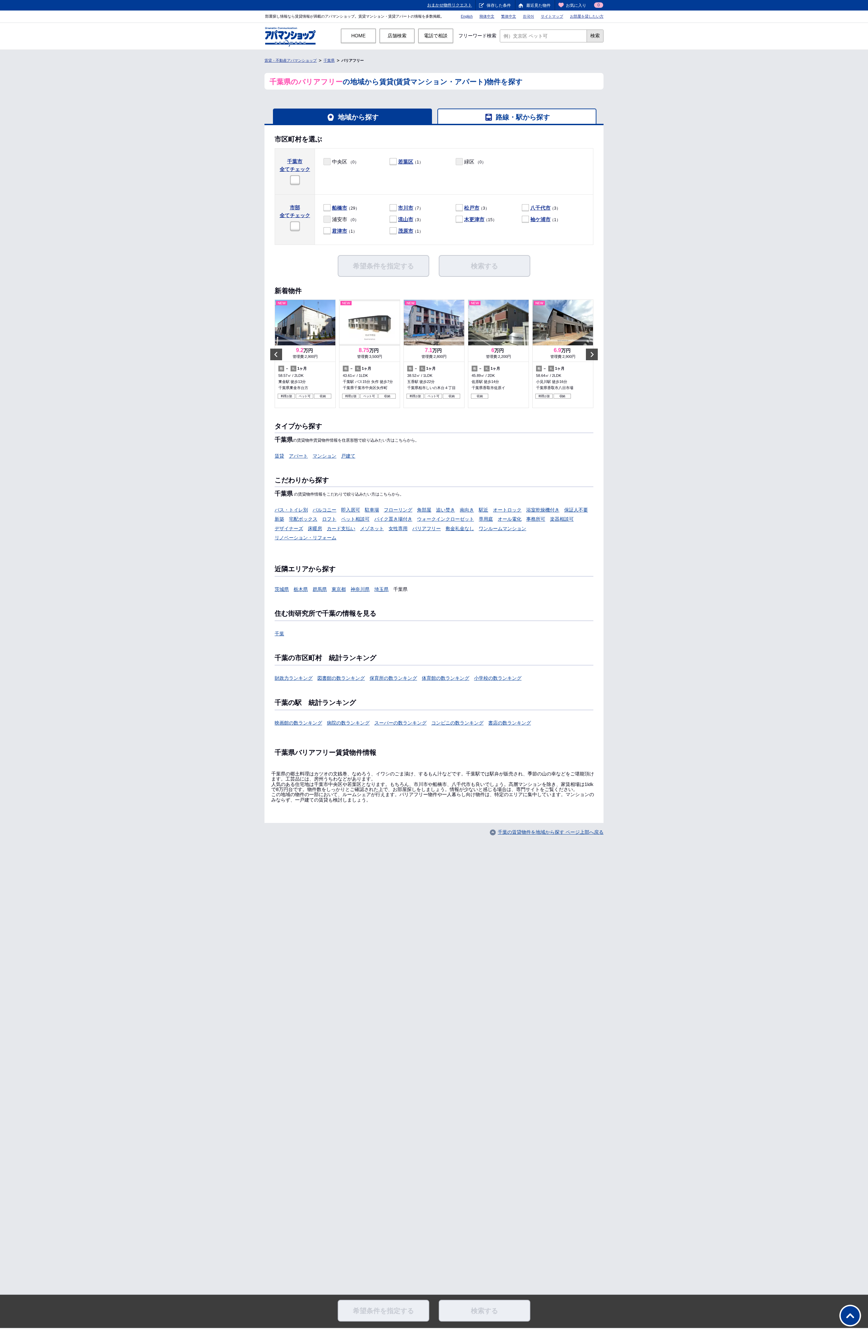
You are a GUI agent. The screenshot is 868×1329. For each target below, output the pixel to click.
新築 (279, 519)
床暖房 (315, 528)
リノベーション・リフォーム (305, 537)
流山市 (405, 219)
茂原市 (405, 231)
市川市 (405, 208)
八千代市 (540, 208)
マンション (324, 456)
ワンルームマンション (502, 528)
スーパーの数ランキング (400, 723)
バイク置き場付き (393, 519)
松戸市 (471, 208)
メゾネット (372, 528)
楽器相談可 (562, 519)
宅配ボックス (303, 519)
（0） (345, 162)
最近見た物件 (538, 5)
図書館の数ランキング (341, 678)
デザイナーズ (289, 528)
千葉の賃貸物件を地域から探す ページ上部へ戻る (551, 832)
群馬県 (320, 589)
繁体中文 (508, 16)
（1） (410, 162)
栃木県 (301, 589)
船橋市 (339, 208)
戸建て (348, 456)
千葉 (279, 633)
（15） (480, 219)
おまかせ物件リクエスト (449, 5)
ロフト (329, 519)
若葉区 (405, 162)
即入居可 (350, 510)
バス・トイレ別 (291, 510)
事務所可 (535, 519)
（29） (345, 208)
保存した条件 (499, 5)
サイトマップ (552, 16)
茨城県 (282, 589)
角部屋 (424, 510)
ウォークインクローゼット (445, 519)
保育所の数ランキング (393, 678)
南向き (467, 510)
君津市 (339, 231)
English (467, 16)
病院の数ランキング (348, 723)
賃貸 (279, 456)
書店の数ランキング (509, 723)
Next (592, 354)
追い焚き (445, 510)
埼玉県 (381, 589)
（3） (476, 208)
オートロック (507, 510)
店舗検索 (397, 35)
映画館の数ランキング (298, 723)
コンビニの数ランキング (457, 723)
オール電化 (509, 519)
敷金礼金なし (460, 528)
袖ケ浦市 (540, 219)
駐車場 (372, 510)
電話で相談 (436, 35)
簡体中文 (486, 16)
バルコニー (324, 510)
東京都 (339, 589)
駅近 (483, 510)
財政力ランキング (294, 678)
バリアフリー (426, 528)
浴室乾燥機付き (542, 510)
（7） (410, 208)
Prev (276, 354)
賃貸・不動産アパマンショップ (290, 60)
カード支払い (341, 528)
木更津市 (474, 219)
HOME (358, 35)
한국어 (528, 16)
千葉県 (329, 60)
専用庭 (486, 519)
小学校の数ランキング (497, 678)
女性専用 (398, 528)
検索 (595, 35)
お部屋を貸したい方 (587, 16)
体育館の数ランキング (445, 678)
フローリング (398, 510)
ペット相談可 (355, 519)
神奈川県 (360, 589)
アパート (298, 456)
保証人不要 (576, 510)
